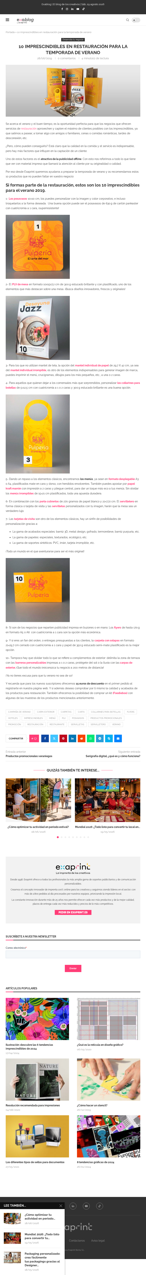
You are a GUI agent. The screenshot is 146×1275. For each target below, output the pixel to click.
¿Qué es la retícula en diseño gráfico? (100, 1044)
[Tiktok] (83, 9)
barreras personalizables (30, 662)
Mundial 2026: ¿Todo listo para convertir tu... (42, 1236)
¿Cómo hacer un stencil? (92, 1105)
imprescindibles (33, 718)
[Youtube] (78, 9)
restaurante (57, 724)
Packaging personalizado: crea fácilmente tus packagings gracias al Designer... (42, 1259)
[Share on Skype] (109, 738)
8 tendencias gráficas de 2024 (96, 1162)
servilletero (98, 724)
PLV (64, 718)
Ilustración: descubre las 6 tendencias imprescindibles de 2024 (29, 1046)
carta (81, 712)
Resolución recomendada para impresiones (33, 1105)
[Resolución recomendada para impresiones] (37, 1079)
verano (116, 724)
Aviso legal (98, 1240)
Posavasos (78, 718)
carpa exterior (45, 712)
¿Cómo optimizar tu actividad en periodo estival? (38, 826)
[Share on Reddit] (81, 738)
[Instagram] (67, 9)
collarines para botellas (106, 712)
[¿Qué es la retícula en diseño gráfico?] (108, 1019)
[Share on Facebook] (45, 738)
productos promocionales (106, 718)
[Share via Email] (118, 738)
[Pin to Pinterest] (63, 738)
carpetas (66, 712)
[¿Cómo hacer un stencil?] (108, 1079)
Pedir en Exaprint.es (73, 912)
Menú (52, 718)
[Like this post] (35, 738)
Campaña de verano (19, 712)
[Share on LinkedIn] (72, 738)
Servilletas (77, 724)
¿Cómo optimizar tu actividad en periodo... (40, 1216)
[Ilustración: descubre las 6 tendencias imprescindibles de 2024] (37, 1019)
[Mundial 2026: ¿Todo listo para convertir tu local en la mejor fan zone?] (107, 800)
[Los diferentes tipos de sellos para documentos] (37, 1136)
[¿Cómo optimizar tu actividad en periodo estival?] (38, 800)
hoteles (13, 718)
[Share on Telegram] (100, 738)
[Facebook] (62, 9)
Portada (10, 32)
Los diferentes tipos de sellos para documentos (35, 1162)
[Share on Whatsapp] (90, 738)
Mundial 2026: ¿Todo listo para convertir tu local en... (107, 826)
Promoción (14, 724)
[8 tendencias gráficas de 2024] (108, 1136)
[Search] (127, 19)
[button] (11, 808)
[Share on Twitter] (54, 738)
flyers (130, 712)
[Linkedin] (72, 9)
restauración (28, 128)
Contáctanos (77, 1240)
